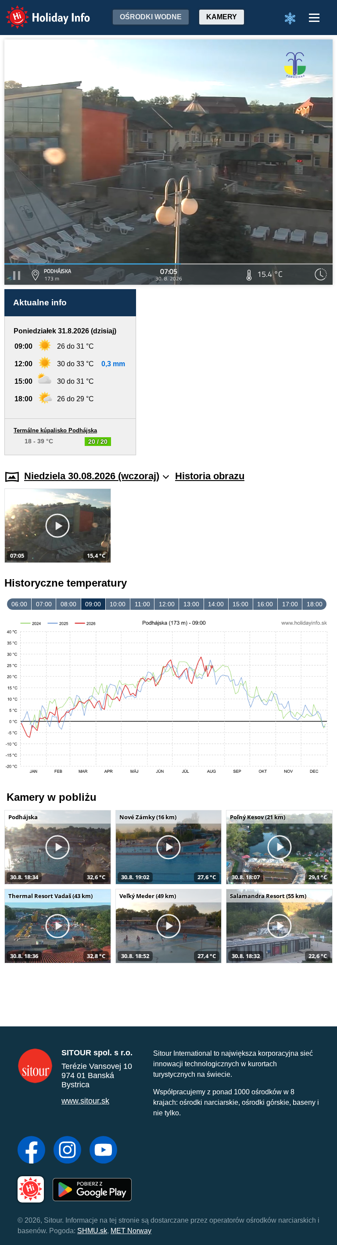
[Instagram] (67, 1151)
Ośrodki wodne (151, 17)
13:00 (191, 604)
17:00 (290, 604)
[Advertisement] (239, 372)
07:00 (44, 604)
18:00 (315, 604)
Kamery (221, 17)
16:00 (265, 604)
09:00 (93, 604)
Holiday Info (39, 11)
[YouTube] (103, 1151)
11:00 (142, 604)
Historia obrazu (209, 475)
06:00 (19, 604)
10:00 (117, 604)
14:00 (216, 604)
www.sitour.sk (85, 1100)
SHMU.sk (92, 1230)
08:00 (68, 604)
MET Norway (131, 1230)
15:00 (240, 604)
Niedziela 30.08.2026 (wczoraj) (91, 475)
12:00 (167, 604)
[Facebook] (31, 1151)
